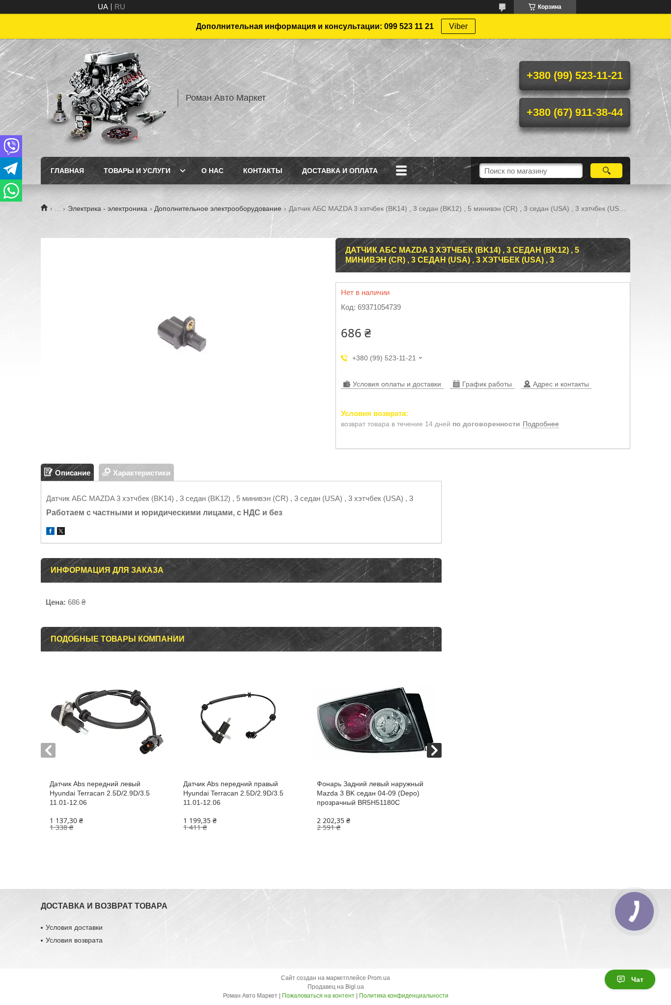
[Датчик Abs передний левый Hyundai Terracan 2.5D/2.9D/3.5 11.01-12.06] (107, 720)
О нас (212, 171)
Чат (637, 979)
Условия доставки (74, 927)
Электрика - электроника (107, 208)
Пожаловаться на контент (318, 995)
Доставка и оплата (340, 171)
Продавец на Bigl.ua (336, 986)
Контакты (262, 171)
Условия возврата (74, 940)
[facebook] (50, 532)
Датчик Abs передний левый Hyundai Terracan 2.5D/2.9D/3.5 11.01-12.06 (100, 793)
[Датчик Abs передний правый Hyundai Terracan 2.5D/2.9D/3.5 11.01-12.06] (241, 720)
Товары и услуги (137, 171)
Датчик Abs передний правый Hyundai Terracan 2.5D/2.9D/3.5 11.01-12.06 (233, 793)
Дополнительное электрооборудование (217, 208)
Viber (458, 26)
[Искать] (606, 170)
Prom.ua (378, 978)
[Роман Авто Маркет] (104, 97)
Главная (67, 171)
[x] (61, 532)
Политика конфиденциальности (403, 995)
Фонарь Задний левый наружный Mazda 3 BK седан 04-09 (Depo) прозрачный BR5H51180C (370, 793)
